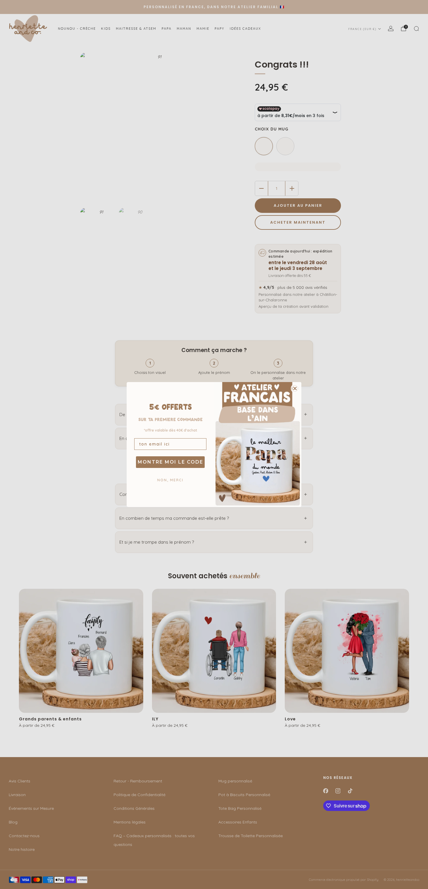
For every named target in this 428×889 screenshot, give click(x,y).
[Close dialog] (294, 388)
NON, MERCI (170, 480)
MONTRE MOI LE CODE (170, 462)
